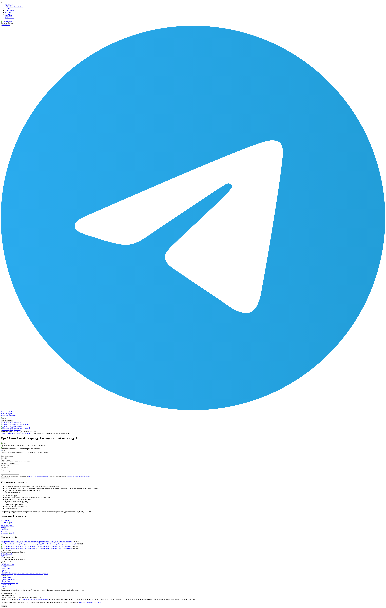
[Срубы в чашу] (6, 430)
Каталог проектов (7, 420)
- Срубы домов (6, 577)
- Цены (3, 586)
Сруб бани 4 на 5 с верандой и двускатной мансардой (57, 544)
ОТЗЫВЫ (8, 16)
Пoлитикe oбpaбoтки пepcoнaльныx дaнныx (78, 476)
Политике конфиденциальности (90, 602)
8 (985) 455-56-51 (6, 413)
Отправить (5, 478)
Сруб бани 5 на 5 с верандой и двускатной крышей (55, 546)
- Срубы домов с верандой (10, 579)
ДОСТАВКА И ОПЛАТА (14, 7)
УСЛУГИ (8, 12)
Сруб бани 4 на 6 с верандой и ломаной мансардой (54, 542)
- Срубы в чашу (6, 584)
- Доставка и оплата (7, 565)
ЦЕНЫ (7, 9)
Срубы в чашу (16, 430)
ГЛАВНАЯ (9, 5)
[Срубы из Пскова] (6, 21)
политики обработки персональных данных (33, 599)
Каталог (10, 433)
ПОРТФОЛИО (10, 10)
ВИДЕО (7, 14)
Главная (3, 433)
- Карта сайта (5, 572)
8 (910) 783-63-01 (6, 411)
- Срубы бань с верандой (9, 583)
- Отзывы (4, 566)
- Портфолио (5, 568)
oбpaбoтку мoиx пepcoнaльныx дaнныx (38, 476)
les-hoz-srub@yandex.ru (8, 415)
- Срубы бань (5, 581)
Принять (4, 606)
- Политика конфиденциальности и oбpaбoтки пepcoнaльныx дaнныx (24, 574)
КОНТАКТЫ (9, 18)
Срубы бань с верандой (23, 433)
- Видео (3, 570)
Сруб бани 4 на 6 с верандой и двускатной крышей (55, 548)
